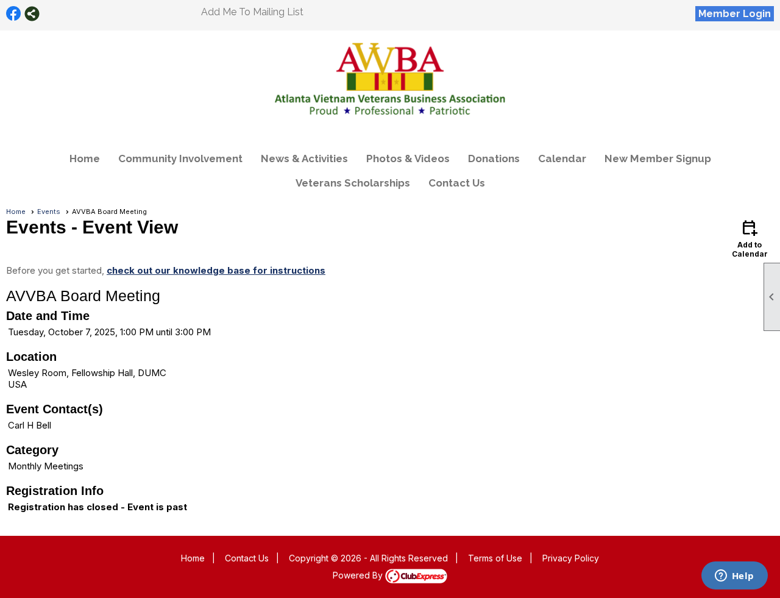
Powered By (359, 575)
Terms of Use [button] (495, 558)
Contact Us (456, 183)
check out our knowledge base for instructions (216, 270)
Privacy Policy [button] (570, 558)
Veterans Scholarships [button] (353, 183)
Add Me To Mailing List (252, 12)
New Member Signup (657, 158)
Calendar (562, 158)
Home (84, 158)
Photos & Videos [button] (408, 158)
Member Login (734, 14)
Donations (494, 158)
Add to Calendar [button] (750, 238)
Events (48, 211)
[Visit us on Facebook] (13, 13)
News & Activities (304, 158)
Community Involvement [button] (180, 158)
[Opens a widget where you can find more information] (734, 576)
